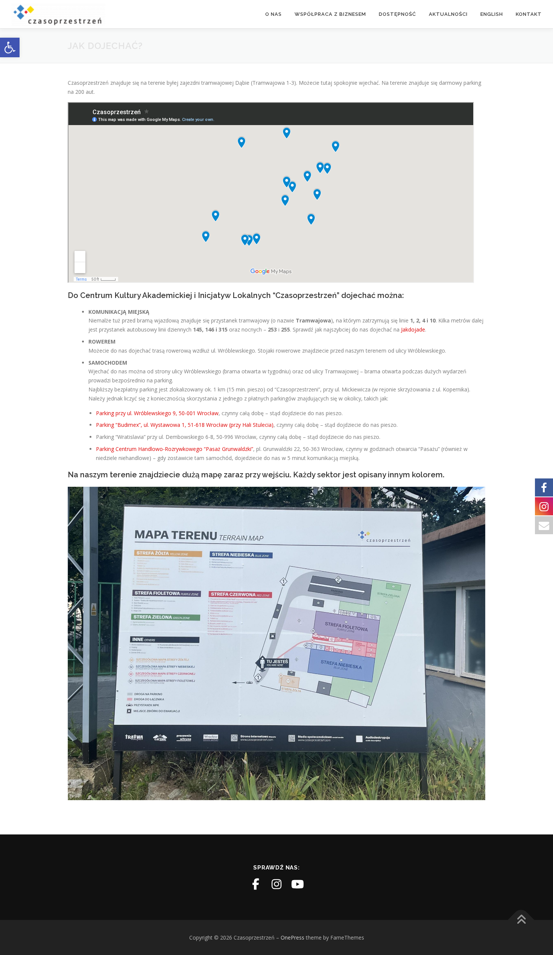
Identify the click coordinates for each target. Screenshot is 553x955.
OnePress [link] (292, 937)
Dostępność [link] (397, 14)
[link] (10, 47)
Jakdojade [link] (413, 329)
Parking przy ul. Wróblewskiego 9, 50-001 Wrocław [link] (157, 413)
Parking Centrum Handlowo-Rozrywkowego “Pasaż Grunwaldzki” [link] (174, 448)
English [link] (491, 14)
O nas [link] (273, 14)
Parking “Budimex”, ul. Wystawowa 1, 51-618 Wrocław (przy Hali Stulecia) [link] (184, 424)
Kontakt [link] (529, 14)
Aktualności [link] (448, 14)
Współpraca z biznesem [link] (330, 14)
